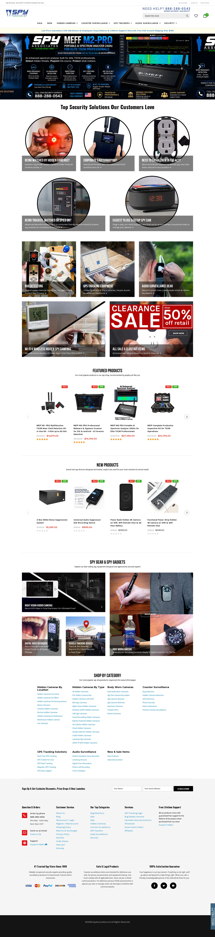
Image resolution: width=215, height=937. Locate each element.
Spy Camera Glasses (116, 699)
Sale (39, 23)
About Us (60, 813)
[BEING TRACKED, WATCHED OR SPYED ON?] (63, 203)
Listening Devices (79, 760)
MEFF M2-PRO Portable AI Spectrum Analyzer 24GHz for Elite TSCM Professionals (124, 428)
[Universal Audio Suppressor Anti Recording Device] (89, 497)
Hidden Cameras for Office (48, 698)
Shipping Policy (63, 827)
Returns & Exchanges (66, 830)
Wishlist (60, 837)
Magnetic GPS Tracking (46, 767)
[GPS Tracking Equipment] (107, 269)
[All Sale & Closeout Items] (151, 329)
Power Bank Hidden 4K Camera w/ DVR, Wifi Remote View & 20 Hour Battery (125, 523)
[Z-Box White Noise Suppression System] (52, 497)
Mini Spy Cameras (79, 703)
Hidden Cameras (66, 23)
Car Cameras (42, 723)
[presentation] (15, 66)
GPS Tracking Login (134, 813)
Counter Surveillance (94, 23)
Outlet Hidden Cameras (81, 736)
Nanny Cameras (43, 705)
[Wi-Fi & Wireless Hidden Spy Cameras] (63, 329)
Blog (58, 816)
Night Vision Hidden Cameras (84, 706)
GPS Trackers (122, 23)
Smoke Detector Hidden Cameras (85, 732)
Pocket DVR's (113, 710)
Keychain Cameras (115, 706)
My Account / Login (65, 820)
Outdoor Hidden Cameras (47, 709)
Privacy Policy (62, 834)
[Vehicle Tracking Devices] (85, 636)
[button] (205, 16)
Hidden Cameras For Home (48, 694)
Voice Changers (78, 771)
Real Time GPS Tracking (47, 756)
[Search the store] (187, 16)
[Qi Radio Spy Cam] (151, 203)
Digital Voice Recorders (82, 763)
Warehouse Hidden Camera (48, 720)
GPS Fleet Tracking (44, 763)
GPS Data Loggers (44, 771)
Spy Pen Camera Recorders (119, 695)
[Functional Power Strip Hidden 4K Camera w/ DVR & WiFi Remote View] (163, 497)
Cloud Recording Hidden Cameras (86, 717)
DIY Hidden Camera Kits (82, 695)
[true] (166, 143)
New (49, 23)
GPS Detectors (148, 699)
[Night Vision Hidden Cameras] (63, 592)
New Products (113, 756)
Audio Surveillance (146, 23)
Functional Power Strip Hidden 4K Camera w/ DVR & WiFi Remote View (162, 523)
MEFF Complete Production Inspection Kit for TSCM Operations (160, 428)
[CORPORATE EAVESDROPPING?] (107, 143)
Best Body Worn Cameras (118, 692)
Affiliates (129, 830)
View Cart (60, 845)
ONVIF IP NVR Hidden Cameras (84, 743)
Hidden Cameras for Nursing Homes (52, 701)
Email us (34, 834)
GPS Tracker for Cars (45, 760)
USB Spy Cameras (79, 714)
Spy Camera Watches (116, 703)
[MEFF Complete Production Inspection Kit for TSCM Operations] (163, 403)
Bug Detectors (148, 692)
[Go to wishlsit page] (196, 16)
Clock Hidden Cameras (81, 728)
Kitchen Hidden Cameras (47, 712)
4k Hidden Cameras (80, 692)
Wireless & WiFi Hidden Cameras (85, 710)
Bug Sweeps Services (134, 816)
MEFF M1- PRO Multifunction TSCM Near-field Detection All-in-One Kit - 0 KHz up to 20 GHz (52, 428)
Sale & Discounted (115, 760)
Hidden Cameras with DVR (83, 699)
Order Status (62, 841)
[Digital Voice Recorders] (41, 636)
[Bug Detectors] (49, 269)
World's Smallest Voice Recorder (85, 756)
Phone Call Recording (81, 767)
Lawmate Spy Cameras (81, 739)
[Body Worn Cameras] (151, 614)
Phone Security (149, 703)
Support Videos (37, 844)
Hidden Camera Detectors (153, 695)
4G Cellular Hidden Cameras (83, 725)
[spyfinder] (49, 143)
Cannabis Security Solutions (138, 820)
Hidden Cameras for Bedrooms (49, 716)
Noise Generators (150, 706)
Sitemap (60, 848)
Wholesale (130, 823)
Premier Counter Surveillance (154, 710)
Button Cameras (114, 714)
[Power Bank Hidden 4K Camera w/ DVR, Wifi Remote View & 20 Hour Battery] (126, 497)
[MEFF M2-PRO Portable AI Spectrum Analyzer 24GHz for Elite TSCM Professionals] (126, 403)
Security (169, 23)
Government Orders (134, 827)
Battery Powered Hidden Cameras (86, 721)
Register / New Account (67, 823)
